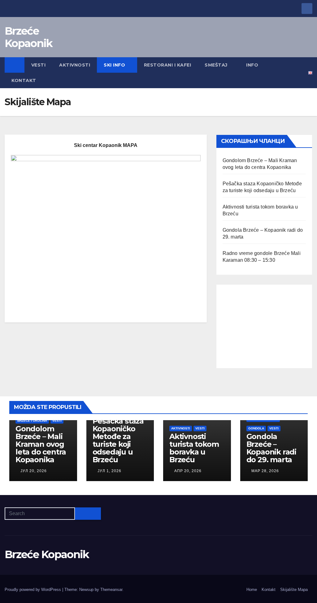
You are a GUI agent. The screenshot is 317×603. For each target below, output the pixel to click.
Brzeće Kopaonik (28, 37)
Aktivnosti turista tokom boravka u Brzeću (194, 448)
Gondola (256, 428)
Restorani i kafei (167, 65)
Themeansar (111, 589)
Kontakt (23, 80)
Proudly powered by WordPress (33, 589)
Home (251, 589)
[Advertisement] (264, 326)
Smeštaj (216, 65)
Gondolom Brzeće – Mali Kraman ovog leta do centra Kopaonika (40, 444)
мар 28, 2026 (265, 471)
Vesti (38, 65)
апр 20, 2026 (188, 471)
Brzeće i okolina (32, 420)
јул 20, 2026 (33, 471)
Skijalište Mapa (294, 589)
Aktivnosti (74, 65)
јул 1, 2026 (109, 471)
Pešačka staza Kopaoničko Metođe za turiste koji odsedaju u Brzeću (118, 440)
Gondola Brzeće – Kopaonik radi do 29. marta (271, 448)
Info (252, 65)
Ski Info (114, 65)
